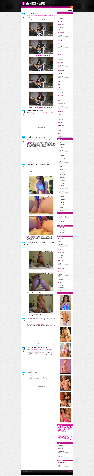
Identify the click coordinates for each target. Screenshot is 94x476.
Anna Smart (61, 16)
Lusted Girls (61, 79)
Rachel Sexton (61, 106)
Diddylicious (61, 40)
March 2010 (61, 258)
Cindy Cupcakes (61, 35)
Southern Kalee (61, 114)
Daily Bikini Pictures (63, 160)
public (71, 436)
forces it (51, 325)
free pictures (68, 431)
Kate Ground (29, 142)
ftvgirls (37, 112)
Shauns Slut (61, 111)
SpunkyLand (62, 202)
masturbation (45, 15)
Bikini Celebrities (62, 227)
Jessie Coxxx (61, 56)
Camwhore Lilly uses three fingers (37, 347)
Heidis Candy (61, 48)
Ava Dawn (60, 21)
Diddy (35, 377)
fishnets (69, 430)
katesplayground (49, 139)
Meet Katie (60, 84)
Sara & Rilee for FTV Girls (35, 110)
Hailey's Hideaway (62, 177)
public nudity (50, 112)
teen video (53, 112)
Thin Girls (60, 465)
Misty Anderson (61, 87)
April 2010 (60, 257)
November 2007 (61, 284)
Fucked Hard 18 (62, 172)
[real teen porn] (41, 313)
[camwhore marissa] (41, 291)
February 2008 (61, 279)
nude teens (47, 112)
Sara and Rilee (52, 115)
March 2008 (61, 277)
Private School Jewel (62, 103)
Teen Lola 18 (61, 122)
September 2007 (61, 287)
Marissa (28, 292)
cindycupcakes (61, 430)
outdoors (60, 436)
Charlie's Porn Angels (63, 152)
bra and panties (69, 428)
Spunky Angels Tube (63, 219)
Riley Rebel (61, 108)
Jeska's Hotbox (62, 185)
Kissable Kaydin (61, 70)
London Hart (61, 76)
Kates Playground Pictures (64, 188)
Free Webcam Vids (62, 171)
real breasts (67, 437)
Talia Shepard (61, 119)
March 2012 (61, 244)
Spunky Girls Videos (63, 221)
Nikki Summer (61, 95)
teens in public (32, 113)
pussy (48, 15)
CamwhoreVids (29, 343)
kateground (44, 139)
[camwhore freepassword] (41, 194)
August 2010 (61, 255)
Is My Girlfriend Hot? (63, 182)
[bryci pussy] (41, 36)
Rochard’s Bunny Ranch (62, 462)
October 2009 (61, 263)
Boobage (61, 147)
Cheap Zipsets (47, 7)
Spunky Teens (62, 201)
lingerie (65, 434)
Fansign (60, 43)
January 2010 (61, 260)
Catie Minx (61, 150)
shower (71, 437)
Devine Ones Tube (62, 218)
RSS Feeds (71, 8)
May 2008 (60, 274)
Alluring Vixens (61, 15)
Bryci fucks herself (39, 55)
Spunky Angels (61, 116)
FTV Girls (33, 112)
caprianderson (67, 429)
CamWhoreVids (30, 236)
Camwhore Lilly (34, 352)
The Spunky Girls (61, 125)
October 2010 (61, 254)
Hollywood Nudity (62, 230)
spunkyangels (66, 438)
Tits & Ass (40, 244)
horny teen (40, 112)
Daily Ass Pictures (62, 158)
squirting (50, 15)
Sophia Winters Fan (63, 196)
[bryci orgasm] (41, 88)
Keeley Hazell (62, 232)
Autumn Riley (61, 448)
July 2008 (60, 271)
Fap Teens (61, 169)
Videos (38, 139)
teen (27, 140)
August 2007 (61, 288)
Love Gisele (61, 78)
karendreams (67, 432)
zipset (33, 140)
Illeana (60, 51)
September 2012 (61, 241)
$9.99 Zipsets (62, 141)
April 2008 (60, 276)
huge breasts (63, 432)
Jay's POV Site (62, 183)
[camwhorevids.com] (41, 269)
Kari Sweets (61, 62)
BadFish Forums (62, 144)
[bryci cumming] (41, 71)
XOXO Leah (61, 136)
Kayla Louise (61, 67)
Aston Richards (61, 19)
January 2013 (61, 238)
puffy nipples (60, 437)
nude (64, 435)
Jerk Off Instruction (61, 451)
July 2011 (60, 249)
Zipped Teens (62, 210)
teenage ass (28, 113)
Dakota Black (61, 38)
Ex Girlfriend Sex (62, 166)
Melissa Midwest (61, 86)
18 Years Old (61, 445)
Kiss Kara (60, 68)
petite (69, 436)
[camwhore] (41, 234)
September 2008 (61, 268)
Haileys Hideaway (61, 46)
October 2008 (61, 266)
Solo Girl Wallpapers (63, 194)
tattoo (67, 439)
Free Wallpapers (25, 7)
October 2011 (61, 246)
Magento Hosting (70, 471)
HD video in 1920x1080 (39, 107)
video (52, 15)
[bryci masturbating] (41, 53)
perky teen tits (65, 436)
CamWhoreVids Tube (63, 216)
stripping (60, 439)
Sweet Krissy (61, 117)
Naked (37, 244)
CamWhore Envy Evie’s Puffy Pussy (38, 165)
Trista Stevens (61, 128)
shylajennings (61, 438)
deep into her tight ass (41, 270)
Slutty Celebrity (62, 233)
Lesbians (60, 73)
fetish (42, 15)
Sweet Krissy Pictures (63, 205)
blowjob (65, 428)
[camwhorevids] (41, 214)
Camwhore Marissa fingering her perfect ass (41, 319)
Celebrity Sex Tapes (33, 7)
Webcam (40, 139)
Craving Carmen (61, 37)
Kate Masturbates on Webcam (36, 137)
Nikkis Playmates (61, 97)
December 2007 (61, 282)
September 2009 (61, 265)
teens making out (37, 113)
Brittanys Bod (61, 26)
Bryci (32, 15)
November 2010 (61, 252)
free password (61, 431)
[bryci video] (41, 105)
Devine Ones (62, 163)
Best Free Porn (62, 145)
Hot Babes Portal (62, 180)
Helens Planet (61, 49)
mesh (59, 435)
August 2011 (61, 247)
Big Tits (36, 15)
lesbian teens (43, 112)
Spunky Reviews (62, 199)
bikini (59, 428)
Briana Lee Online (61, 24)
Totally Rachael (62, 207)
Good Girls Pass (62, 174)
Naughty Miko (61, 92)
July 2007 (60, 290)
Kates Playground (34, 139)
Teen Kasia (60, 120)
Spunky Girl (44, 354)
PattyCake (60, 100)
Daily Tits (61, 161)
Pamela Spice (61, 98)
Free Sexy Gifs (40, 7)
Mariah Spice (61, 81)
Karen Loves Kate (61, 60)
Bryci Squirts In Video (33, 13)
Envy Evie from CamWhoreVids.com (39, 170)
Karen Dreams (61, 59)
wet (54, 15)
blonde (62, 428)
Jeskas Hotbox (61, 54)
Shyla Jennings (62, 191)
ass (59, 427)
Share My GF (61, 109)
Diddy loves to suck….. (34, 373)
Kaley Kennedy (61, 57)
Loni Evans (60, 456)
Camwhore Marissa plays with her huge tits (40, 242)
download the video (35, 20)
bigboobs (39, 15)
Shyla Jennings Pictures (63, 193)
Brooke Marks (61, 27)
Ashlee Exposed (61, 18)
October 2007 (61, 285)
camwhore (50, 244)
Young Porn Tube (61, 467)
